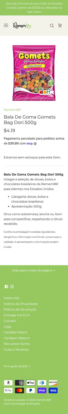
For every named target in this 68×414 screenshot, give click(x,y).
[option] (34, 73)
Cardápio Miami (15, 332)
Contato (10, 321)
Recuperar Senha (17, 344)
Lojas (7, 326)
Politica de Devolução (20, 309)
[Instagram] (12, 286)
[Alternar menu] (6, 25)
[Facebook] (6, 286)
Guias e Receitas (16, 349)
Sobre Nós (11, 298)
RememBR (12, 110)
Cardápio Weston (17, 338)
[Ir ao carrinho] (60, 25)
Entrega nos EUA (17, 315)
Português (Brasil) (16, 366)
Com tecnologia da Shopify (22, 403)
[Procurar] (52, 25)
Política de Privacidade (21, 304)
